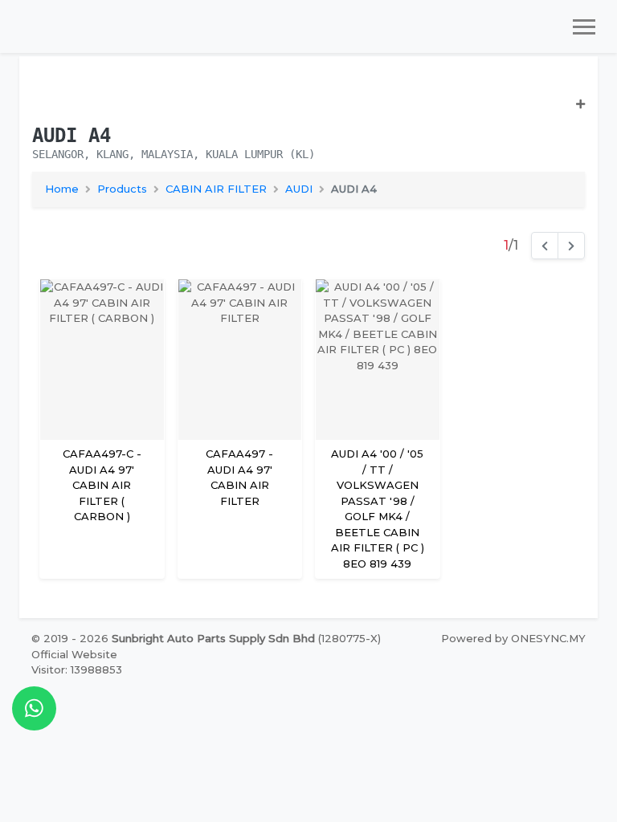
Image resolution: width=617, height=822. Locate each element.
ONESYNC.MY (548, 638)
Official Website (74, 654)
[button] (308, 111)
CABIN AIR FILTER (216, 188)
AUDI (299, 188)
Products (122, 188)
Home (62, 188)
